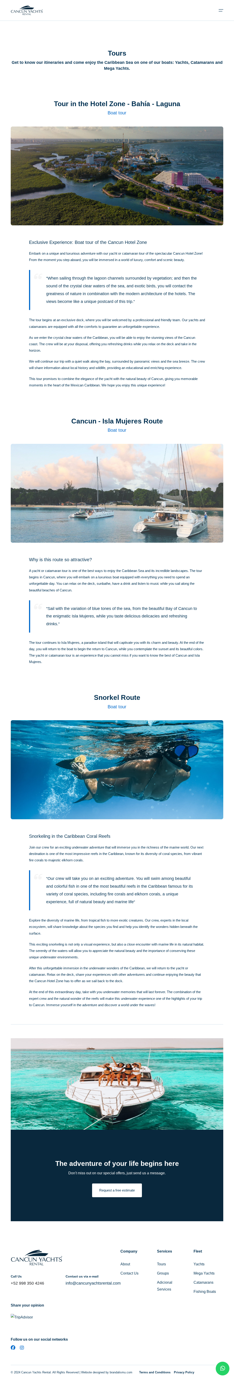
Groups (163, 1273)
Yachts (199, 1264)
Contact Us (129, 1273)
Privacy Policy (184, 1372)
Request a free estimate (117, 1190)
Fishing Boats (205, 1292)
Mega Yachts (204, 1273)
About (125, 1264)
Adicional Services (164, 1285)
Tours (161, 1264)
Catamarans (203, 1282)
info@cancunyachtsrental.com (93, 1283)
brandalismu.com (121, 1372)
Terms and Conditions (154, 1372)
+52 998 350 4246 (27, 1283)
